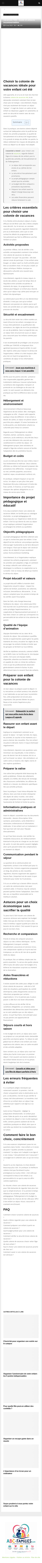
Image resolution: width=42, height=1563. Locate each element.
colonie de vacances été (19, 97)
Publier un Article (23, 1557)
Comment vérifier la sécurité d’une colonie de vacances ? (20, 1237)
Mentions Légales (8, 1557)
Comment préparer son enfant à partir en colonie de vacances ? (19, 1226)
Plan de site (35, 1557)
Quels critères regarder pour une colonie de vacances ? (20, 1221)
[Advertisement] (21, 56)
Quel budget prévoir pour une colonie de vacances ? (18, 1232)
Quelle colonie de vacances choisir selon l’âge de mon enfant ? (20, 1242)
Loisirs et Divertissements (11, 14)
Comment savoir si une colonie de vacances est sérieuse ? (19, 1253)
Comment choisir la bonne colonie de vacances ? (21, 1216)
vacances (17, 153)
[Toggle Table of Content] (25, 122)
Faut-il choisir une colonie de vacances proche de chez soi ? (20, 1248)
